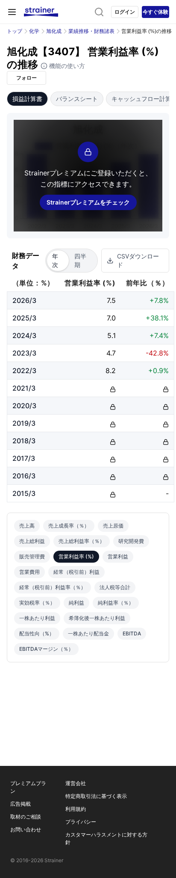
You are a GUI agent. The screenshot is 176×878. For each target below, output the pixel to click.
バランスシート (77, 98)
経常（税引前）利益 (76, 572)
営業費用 (29, 572)
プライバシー (80, 822)
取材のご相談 (25, 816)
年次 (55, 260)
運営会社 (75, 783)
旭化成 (54, 31)
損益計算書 (27, 98)
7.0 (111, 318)
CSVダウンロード (138, 260)
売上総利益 (32, 541)
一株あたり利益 (37, 618)
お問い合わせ (25, 829)
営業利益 (118, 556)
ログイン (124, 12)
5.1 (111, 335)
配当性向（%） (36, 633)
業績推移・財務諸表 (91, 31)
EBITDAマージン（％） (46, 649)
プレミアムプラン (28, 787)
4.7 (111, 353)
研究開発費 (131, 541)
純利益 (76, 602)
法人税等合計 (115, 587)
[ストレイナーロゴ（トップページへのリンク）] (41, 12)
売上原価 (113, 525)
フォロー (26, 77)
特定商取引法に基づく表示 (96, 796)
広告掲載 (20, 804)
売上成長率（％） (68, 525)
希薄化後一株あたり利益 (97, 618)
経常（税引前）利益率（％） (52, 587)
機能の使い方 (66, 65)
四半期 (80, 260)
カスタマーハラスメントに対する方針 (106, 838)
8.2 (111, 370)
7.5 (111, 300)
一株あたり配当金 (88, 633)
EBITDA (132, 633)
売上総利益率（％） (82, 541)
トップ (14, 31)
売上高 (27, 525)
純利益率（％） (116, 602)
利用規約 (75, 809)
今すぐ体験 (155, 12)
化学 (34, 31)
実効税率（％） (37, 602)
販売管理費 (32, 556)
